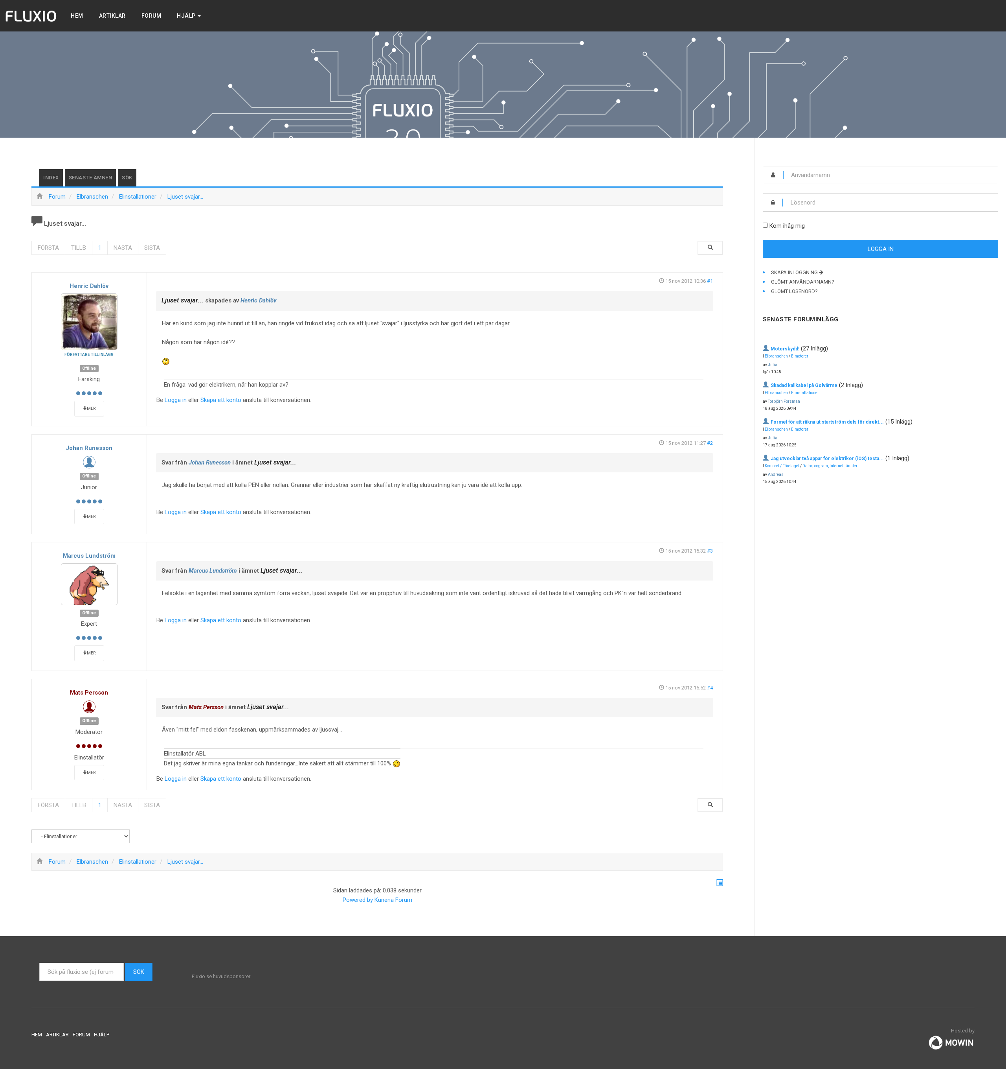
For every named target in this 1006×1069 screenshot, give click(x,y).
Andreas (776, 474)
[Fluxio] (31, 15)
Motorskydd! (785, 349)
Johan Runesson (89, 448)
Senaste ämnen (90, 178)
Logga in (176, 400)
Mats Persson (89, 692)
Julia (772, 365)
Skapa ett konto (220, 400)
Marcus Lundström (89, 555)
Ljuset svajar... (183, 300)
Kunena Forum (393, 899)
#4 (710, 688)
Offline (89, 368)
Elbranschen (776, 356)
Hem (77, 16)
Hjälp (187, 16)
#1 (710, 281)
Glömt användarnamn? (802, 282)
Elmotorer (799, 356)
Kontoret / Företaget (782, 466)
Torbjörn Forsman (784, 401)
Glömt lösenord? (794, 291)
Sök (127, 178)
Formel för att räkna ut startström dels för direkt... (827, 422)
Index (51, 178)
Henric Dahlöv (89, 285)
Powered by (358, 899)
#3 (710, 551)
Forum (151, 16)
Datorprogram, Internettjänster (829, 466)
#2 (710, 443)
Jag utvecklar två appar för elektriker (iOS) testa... (827, 458)
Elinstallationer (805, 393)
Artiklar (112, 16)
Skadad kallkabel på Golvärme (804, 385)
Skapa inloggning (795, 272)
